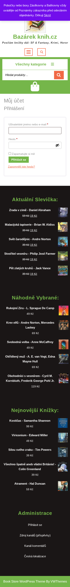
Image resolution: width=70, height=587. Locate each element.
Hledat (59, 75)
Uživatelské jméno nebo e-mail (33, 124)
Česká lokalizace (35, 554)
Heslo (18, 139)
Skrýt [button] (47, 15)
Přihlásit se (18, 159)
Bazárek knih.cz (35, 37)
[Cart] (35, 89)
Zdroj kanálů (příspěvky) (35, 533)
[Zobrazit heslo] (57, 145)
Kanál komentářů (35, 544)
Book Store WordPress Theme (24, 581)
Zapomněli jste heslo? (21, 166)
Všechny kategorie (30, 64)
